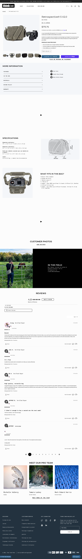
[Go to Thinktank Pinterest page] (55, 520)
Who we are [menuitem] (41, 6)
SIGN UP (70, 532)
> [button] (59, 454)
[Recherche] (71, 6)
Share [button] (8, 343)
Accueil (4, 11)
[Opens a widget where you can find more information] (76, 556)
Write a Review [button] (48, 299)
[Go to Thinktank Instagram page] (46, 521)
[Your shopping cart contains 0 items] (79, 6)
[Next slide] (36, 33)
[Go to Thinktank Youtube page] (42, 525)
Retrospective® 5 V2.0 (8, 340)
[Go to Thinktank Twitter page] (42, 521)
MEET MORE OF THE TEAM (41, 497)
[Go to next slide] (39, 56)
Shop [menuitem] (21, 6)
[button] (46, 22)
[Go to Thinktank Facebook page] (50, 521)
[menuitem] (23, 6)
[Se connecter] (75, 6)
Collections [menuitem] (30, 6)
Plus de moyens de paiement (60, 59)
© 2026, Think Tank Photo (9, 552)
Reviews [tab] (9, 305)
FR (67, 6)
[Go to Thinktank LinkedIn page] (46, 525)
